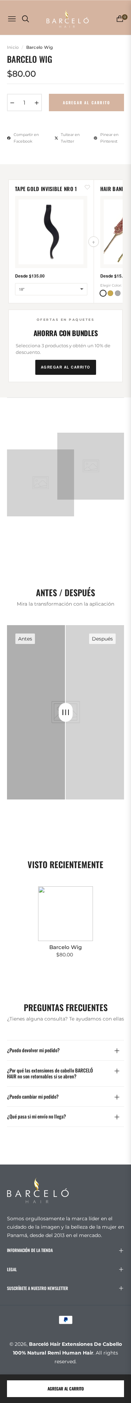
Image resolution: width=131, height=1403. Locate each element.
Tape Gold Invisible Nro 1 (46, 188)
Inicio (13, 47)
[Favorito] (87, 187)
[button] (103, 293)
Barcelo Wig (65, 947)
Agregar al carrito (66, 1388)
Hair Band (112, 188)
